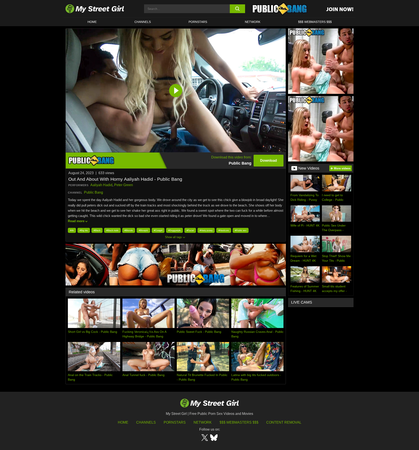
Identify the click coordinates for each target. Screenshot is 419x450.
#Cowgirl (158, 230)
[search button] (237, 8)
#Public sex (240, 230)
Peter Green (123, 185)
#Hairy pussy (206, 230)
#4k (72, 230)
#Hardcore (223, 230)
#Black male (112, 230)
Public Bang (93, 192)
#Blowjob (143, 230)
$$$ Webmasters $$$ (239, 422)
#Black (97, 230)
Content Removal (283, 422)
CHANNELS (142, 22)
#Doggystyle (174, 230)
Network (252, 22)
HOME (92, 22)
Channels (146, 422)
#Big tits (84, 230)
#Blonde (128, 230)
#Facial (190, 230)
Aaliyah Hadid (101, 185)
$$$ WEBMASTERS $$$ (315, 22)
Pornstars (198, 22)
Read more (76, 221)
